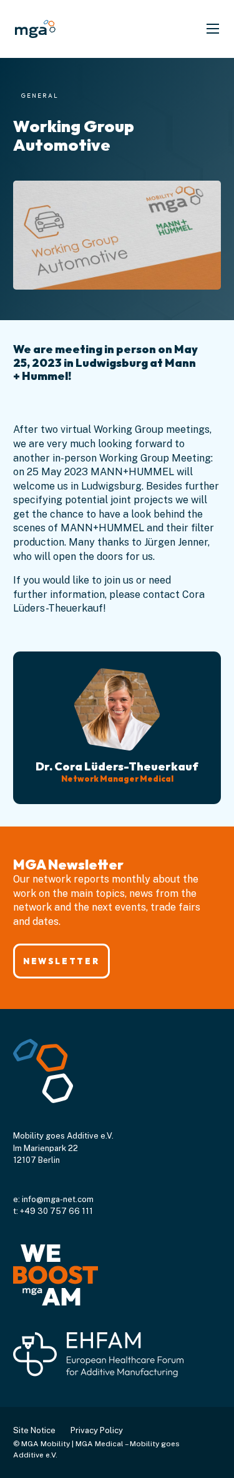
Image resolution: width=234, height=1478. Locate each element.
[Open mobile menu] (213, 29)
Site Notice (34, 1430)
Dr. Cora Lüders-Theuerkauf (117, 766)
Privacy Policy (97, 1430)
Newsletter (61, 961)
